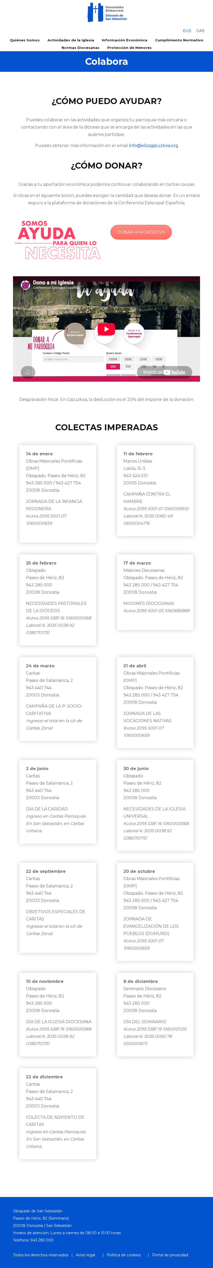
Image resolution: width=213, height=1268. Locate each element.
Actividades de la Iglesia (71, 40)
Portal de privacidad (170, 1255)
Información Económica (124, 40)
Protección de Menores (129, 48)
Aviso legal (85, 1255)
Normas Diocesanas (80, 48)
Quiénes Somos (25, 40)
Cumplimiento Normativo (179, 40)
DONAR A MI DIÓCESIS (141, 232)
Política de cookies (124, 1255)
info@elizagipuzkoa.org (153, 145)
